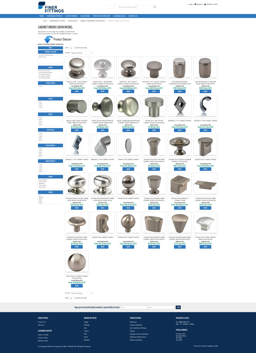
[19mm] (50, 137)
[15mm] (50, 117)
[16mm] (50, 166)
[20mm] (50, 119)
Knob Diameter (50, 161)
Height (50, 98)
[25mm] (50, 121)
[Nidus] (50, 199)
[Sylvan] (50, 203)
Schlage (87, 325)
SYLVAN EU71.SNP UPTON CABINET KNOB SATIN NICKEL (154, 122)
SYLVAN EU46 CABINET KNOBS (102, 237)
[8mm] (50, 102)
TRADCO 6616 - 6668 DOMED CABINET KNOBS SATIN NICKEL (103, 83)
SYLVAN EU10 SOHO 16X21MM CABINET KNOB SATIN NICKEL (154, 160)
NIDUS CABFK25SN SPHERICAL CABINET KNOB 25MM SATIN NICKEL (103, 123)
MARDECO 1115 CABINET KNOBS (179, 121)
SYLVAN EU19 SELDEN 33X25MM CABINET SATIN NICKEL (180, 160)
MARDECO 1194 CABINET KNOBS (102, 159)
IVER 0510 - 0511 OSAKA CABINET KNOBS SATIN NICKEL (154, 83)
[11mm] (50, 164)
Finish (50, 176)
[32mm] (50, 86)
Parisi (86, 337)
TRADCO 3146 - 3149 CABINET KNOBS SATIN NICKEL (77, 83)
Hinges (132, 331)
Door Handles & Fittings (138, 328)
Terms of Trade (43, 335)
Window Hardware (136, 340)
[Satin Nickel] (50, 187)
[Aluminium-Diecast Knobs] (50, 55)
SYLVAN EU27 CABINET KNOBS (205, 159)
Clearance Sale (119, 16)
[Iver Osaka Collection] (50, 74)
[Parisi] (50, 201)
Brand (50, 192)
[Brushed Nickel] (50, 180)
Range (50, 67)
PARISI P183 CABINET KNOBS (128, 159)
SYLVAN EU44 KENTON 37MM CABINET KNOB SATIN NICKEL (76, 238)
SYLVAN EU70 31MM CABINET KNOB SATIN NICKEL (205, 238)
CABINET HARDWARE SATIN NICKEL (92, 21)
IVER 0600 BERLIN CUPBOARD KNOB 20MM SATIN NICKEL (205, 83)
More (77, 91)
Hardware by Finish (54, 16)
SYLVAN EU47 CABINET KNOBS (128, 237)
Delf (85, 334)
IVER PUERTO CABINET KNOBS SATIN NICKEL (77, 277)
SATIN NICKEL (73, 21)
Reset (50, 48)
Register (199, 4)
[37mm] (50, 107)
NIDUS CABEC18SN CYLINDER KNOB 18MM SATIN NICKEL (76, 122)
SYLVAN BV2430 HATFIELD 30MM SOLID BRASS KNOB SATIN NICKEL (77, 200)
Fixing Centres (50, 83)
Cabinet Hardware (136, 325)
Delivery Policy (43, 341)
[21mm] (50, 104)
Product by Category (101, 16)
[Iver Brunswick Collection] (50, 72)
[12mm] (50, 149)
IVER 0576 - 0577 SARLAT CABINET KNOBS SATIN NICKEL (128, 83)
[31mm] (50, 105)
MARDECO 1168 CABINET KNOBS (205, 121)
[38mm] (50, 156)
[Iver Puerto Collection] (50, 76)
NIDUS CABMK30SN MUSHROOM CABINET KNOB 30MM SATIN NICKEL (128, 123)
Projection (50, 130)
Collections (85, 16)
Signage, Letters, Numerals (139, 334)
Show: (67, 48)
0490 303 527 (184, 322)
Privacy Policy (43, 338)
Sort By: (67, 53)
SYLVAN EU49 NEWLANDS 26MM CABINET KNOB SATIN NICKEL (180, 238)
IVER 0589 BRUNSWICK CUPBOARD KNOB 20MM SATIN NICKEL (180, 84)
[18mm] (50, 170)
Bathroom (133, 322)
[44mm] (50, 125)
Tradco (86, 331)
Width (50, 114)
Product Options (50, 52)
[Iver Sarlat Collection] (50, 78)
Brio (85, 328)
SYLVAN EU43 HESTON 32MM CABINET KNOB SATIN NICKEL (205, 199)
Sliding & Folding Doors (138, 337)
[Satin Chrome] (50, 185)
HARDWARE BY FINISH (57, 21)
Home (42, 16)
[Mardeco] (50, 197)
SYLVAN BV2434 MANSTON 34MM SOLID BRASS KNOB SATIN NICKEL (102, 200)
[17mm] (50, 135)
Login (190, 4)
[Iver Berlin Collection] (50, 71)
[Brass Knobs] (50, 57)
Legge (86, 322)
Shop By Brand (71, 16)
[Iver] (50, 195)
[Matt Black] (50, 183)
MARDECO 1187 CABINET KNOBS (76, 159)
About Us (41, 325)
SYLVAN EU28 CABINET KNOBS (128, 198)
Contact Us (133, 16)
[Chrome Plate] (50, 182)
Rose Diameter (50, 145)
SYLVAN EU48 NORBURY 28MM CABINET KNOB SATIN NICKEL (154, 238)
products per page (81, 48)
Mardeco (87, 340)
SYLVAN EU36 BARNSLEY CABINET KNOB (179, 199)
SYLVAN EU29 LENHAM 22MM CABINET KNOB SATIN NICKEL (154, 199)
